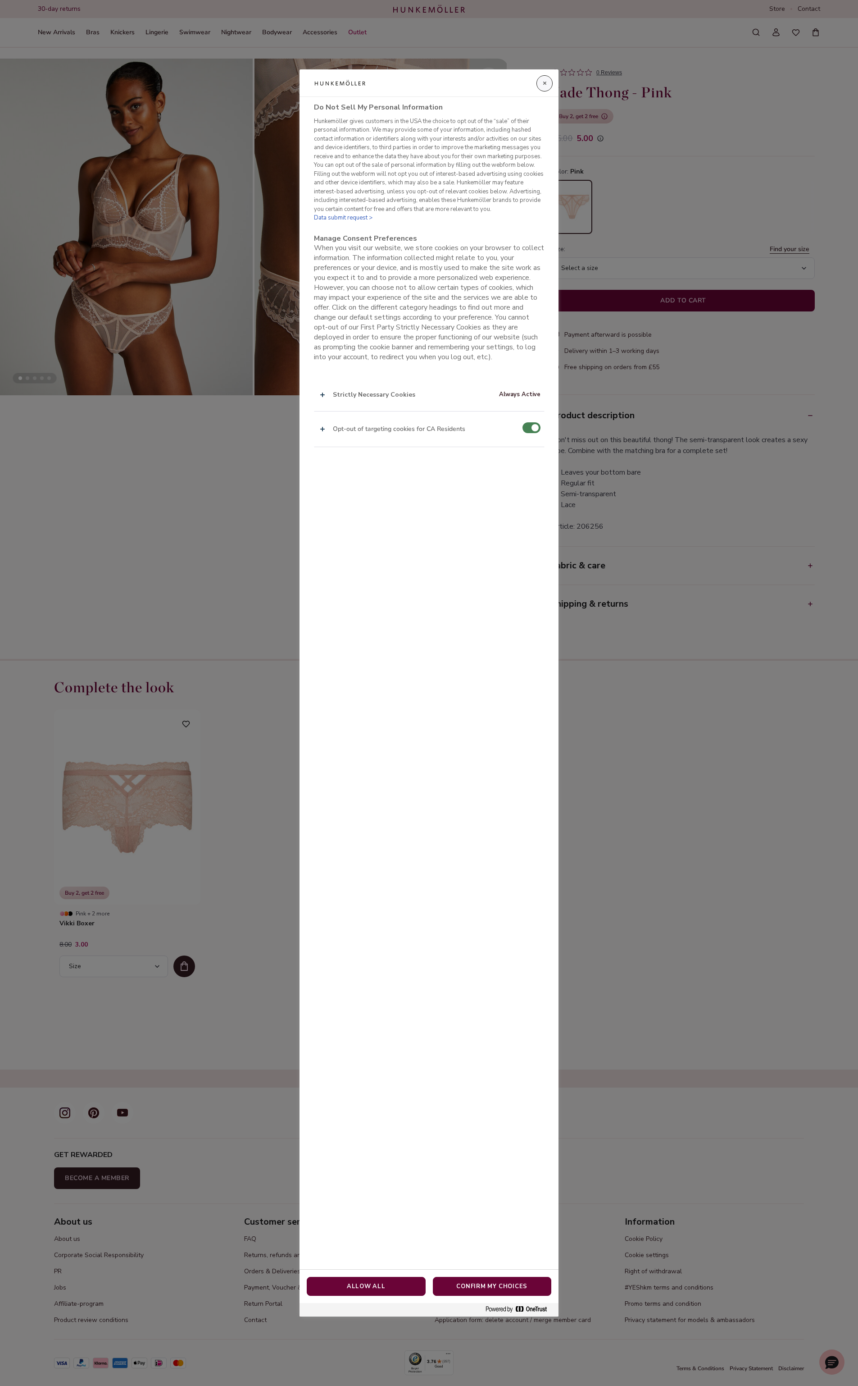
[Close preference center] (544, 83)
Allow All (366, 1286)
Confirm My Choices (491, 1286)
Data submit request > (343, 218)
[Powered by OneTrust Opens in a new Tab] (520, 1309)
